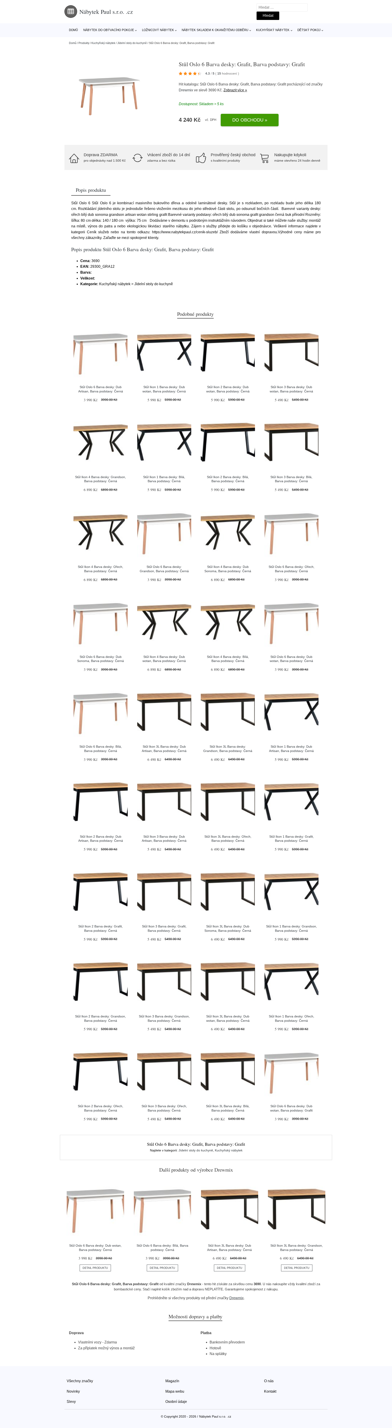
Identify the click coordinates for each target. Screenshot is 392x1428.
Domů (73, 30)
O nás (269, 1381)
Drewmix (186, 90)
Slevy (71, 1402)
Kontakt (270, 1391)
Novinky (73, 1391)
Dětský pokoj (309, 30)
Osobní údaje (176, 1402)
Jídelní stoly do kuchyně (132, 43)
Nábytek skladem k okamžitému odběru (215, 30)
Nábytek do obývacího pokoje (108, 30)
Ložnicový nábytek (158, 30)
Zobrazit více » (235, 90)
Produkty (83, 43)
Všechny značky (80, 1381)
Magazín (172, 1381)
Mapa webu (174, 1391)
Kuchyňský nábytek (272, 30)
